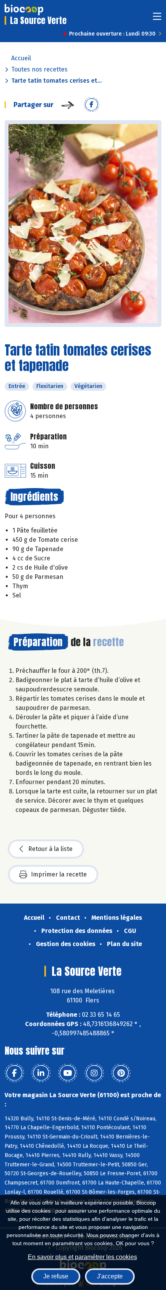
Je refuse (55, 1276)
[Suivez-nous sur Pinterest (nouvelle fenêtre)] (120, 1073)
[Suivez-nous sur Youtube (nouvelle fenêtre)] (67, 1073)
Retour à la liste (50, 849)
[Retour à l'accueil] (24, 9)
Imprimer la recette (59, 874)
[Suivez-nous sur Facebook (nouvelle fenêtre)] (14, 1073)
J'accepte (110, 1276)
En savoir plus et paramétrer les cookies (82, 1257)
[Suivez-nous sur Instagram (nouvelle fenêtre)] (94, 1073)
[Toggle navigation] (157, 19)
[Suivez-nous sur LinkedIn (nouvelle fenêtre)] (41, 1073)
